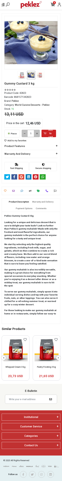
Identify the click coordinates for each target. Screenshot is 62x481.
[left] (4, 358)
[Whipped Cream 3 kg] (15, 350)
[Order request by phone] (48, 191)
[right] (58, 358)
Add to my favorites (16, 140)
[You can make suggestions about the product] (56, 191)
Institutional (31, 417)
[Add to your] (31, 191)
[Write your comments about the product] (23, 191)
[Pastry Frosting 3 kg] (47, 350)
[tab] (19, 202)
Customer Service (31, 426)
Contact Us (31, 445)
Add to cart (50, 133)
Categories (31, 435)
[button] (8, 42)
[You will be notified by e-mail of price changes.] (39, 191)
